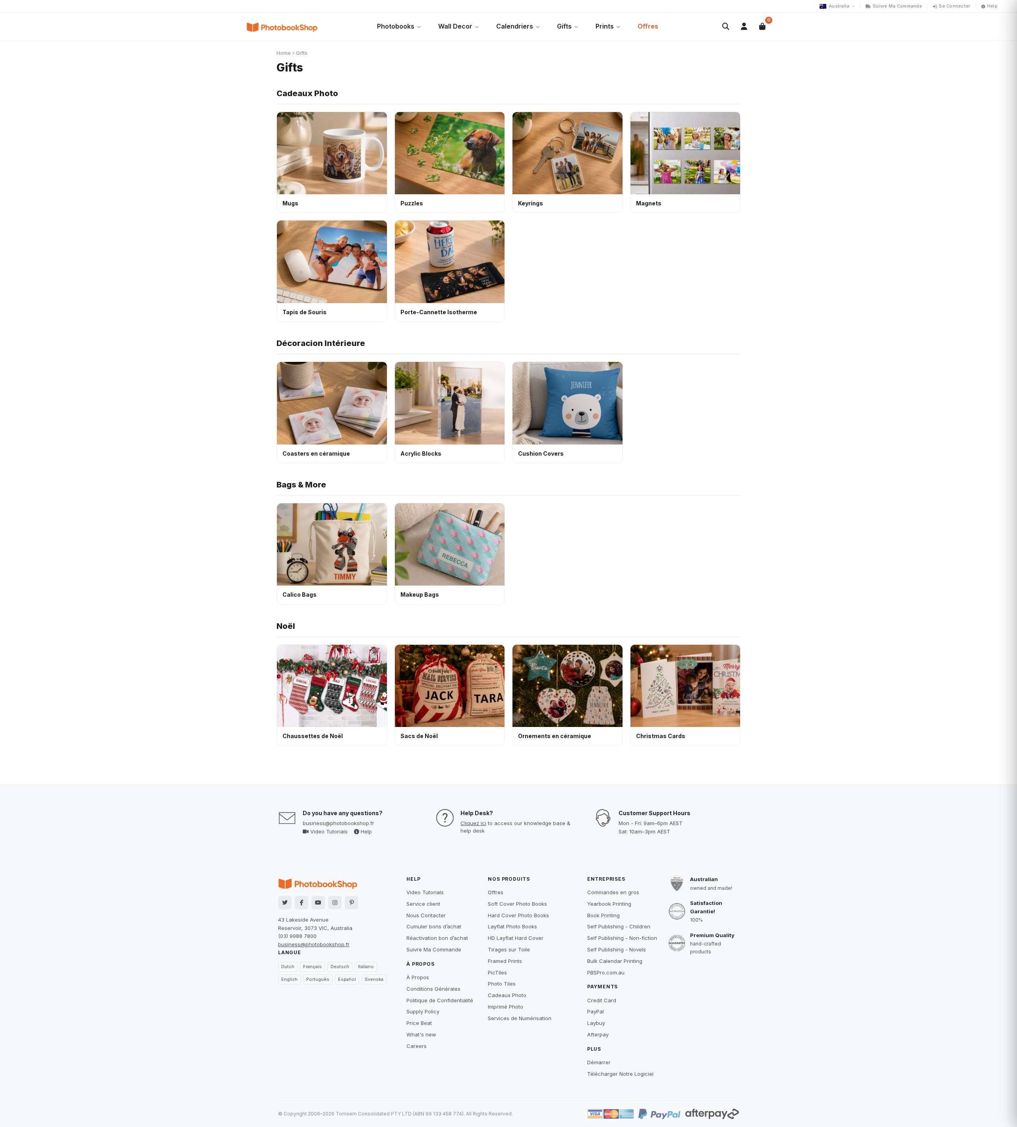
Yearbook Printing (609, 904)
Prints (605, 26)
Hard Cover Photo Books (518, 915)
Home (283, 53)
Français (312, 966)
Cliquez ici (473, 823)
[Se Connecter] (744, 26)
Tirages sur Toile (509, 949)
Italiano (366, 966)
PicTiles (497, 972)
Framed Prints (505, 961)
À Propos (417, 977)
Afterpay (598, 1034)
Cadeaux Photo (307, 93)
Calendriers (514, 26)
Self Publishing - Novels (616, 949)
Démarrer (599, 1062)
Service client (423, 904)
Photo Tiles (502, 983)
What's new (421, 1034)
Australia (839, 6)
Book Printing (603, 915)
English (289, 979)
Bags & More (301, 484)
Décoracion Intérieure (320, 343)
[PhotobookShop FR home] (282, 26)
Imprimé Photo (505, 1006)
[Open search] (725, 26)
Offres (648, 26)
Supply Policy (422, 1011)
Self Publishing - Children (618, 926)
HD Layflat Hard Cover (515, 938)
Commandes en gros (613, 892)
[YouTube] (318, 902)
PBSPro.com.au (606, 972)
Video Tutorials (328, 831)
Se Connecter (954, 6)
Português (317, 979)
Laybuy (596, 1023)
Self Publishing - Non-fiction (622, 938)
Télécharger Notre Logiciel (620, 1074)
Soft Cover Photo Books (517, 904)
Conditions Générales (433, 989)
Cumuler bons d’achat (433, 926)
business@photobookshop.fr (338, 823)
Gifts (564, 26)
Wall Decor (455, 26)
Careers (416, 1046)
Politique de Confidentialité (439, 1000)
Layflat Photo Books (512, 926)
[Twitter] (285, 902)
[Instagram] (335, 902)
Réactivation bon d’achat (437, 938)
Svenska (374, 979)
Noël (285, 626)
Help (992, 6)
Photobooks (395, 26)
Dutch (287, 966)
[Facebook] (301, 902)
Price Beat (419, 1023)
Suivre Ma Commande (897, 6)
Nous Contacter (426, 915)
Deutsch (340, 966)
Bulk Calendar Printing (614, 961)
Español (347, 979)
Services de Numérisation (519, 1018)
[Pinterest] (351, 902)
